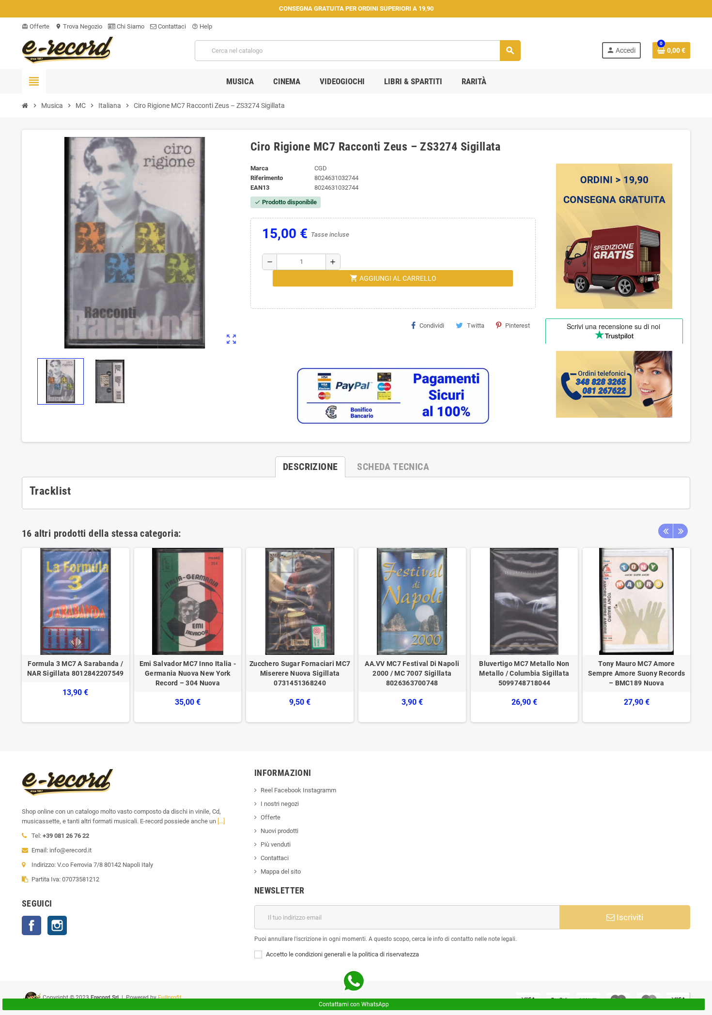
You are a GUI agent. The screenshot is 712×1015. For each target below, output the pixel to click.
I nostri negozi (280, 803)
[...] (221, 821)
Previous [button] (665, 531)
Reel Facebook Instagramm (298, 790)
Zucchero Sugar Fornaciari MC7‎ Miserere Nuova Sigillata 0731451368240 (299, 673)
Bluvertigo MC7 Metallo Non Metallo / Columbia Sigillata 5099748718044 (524, 673)
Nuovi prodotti (279, 830)
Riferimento (266, 178)
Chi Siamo (129, 26)
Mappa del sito (281, 871)
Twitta (475, 325)
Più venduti (276, 844)
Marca (259, 168)
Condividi (431, 325)
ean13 (259, 187)
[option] (75, 635)
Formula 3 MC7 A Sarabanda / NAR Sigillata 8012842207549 (75, 668)
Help (202, 26)
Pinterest (517, 325)
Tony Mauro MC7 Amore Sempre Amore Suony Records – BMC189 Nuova (636, 673)
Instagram (57, 925)
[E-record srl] (68, 49)
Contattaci (171, 26)
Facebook (31, 925)
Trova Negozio (78, 26)
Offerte (35, 26)
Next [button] (680, 531)
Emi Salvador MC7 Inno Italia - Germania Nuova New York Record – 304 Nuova (187, 673)
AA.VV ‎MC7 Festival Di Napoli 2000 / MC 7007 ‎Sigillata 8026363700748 (412, 673)
